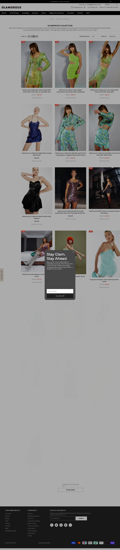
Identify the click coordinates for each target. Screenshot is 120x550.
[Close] (74, 252)
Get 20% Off (60, 296)
